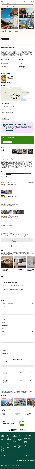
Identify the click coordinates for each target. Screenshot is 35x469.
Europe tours (9, 6)
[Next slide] (33, 264)
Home (2, 6)
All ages (25, 445)
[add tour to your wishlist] (10, 39)
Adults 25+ (25, 441)
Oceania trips (9, 446)
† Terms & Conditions (4, 465)
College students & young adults (29, 439)
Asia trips (8, 444)
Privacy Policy (9, 465)
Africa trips (8, 443)
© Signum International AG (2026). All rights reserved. (8, 467)
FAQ (21, 42)
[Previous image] (10, 404)
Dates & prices (25, 42)
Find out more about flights (7, 294)
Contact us (3, 438)
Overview (2, 42)
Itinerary (7, 42)
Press (2, 439)
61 (22, 245)
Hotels (15, 42)
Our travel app (15, 447)
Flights (18, 42)
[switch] (2, 76)
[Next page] (25, 246)
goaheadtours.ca (13, 455)
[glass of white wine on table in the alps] (26, 23)
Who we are (20, 438)
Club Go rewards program (19, 445)
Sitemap (13, 465)
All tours (5, 6)
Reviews (11, 42)
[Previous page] (9, 246)
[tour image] (1, 8)
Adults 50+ (25, 442)
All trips (8, 447)
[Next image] (12, 404)
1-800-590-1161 (26, 139)
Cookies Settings (17, 465)
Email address (22, 421)
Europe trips (9, 437)
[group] (7, 264)
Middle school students (27, 437)
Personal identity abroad (14, 450)
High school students (27, 438)
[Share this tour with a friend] (12, 39)
